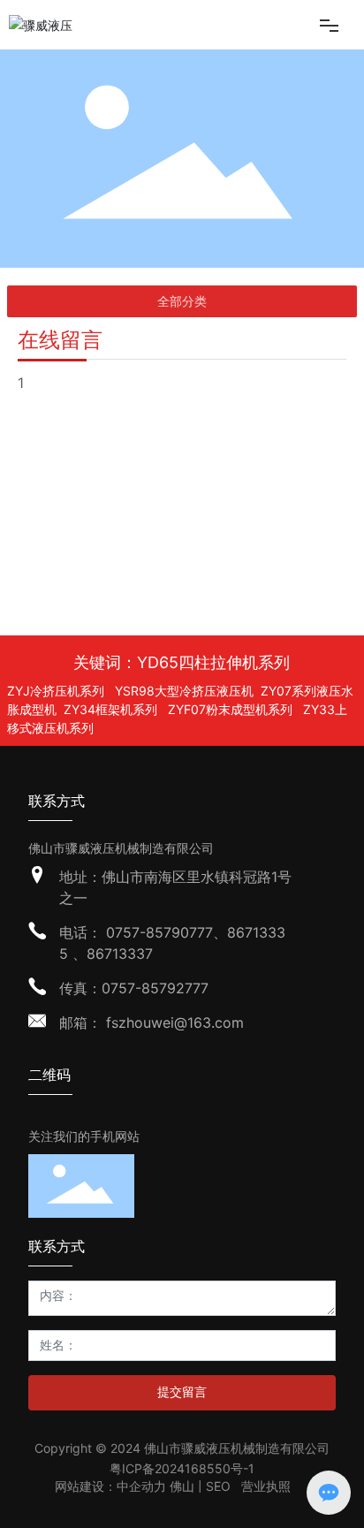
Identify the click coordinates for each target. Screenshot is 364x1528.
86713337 (120, 953)
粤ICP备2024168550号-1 (182, 1469)
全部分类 (182, 301)
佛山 (184, 1486)
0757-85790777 (159, 932)
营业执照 (266, 1486)
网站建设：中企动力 (110, 1486)
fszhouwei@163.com (173, 1022)
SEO (218, 1486)
